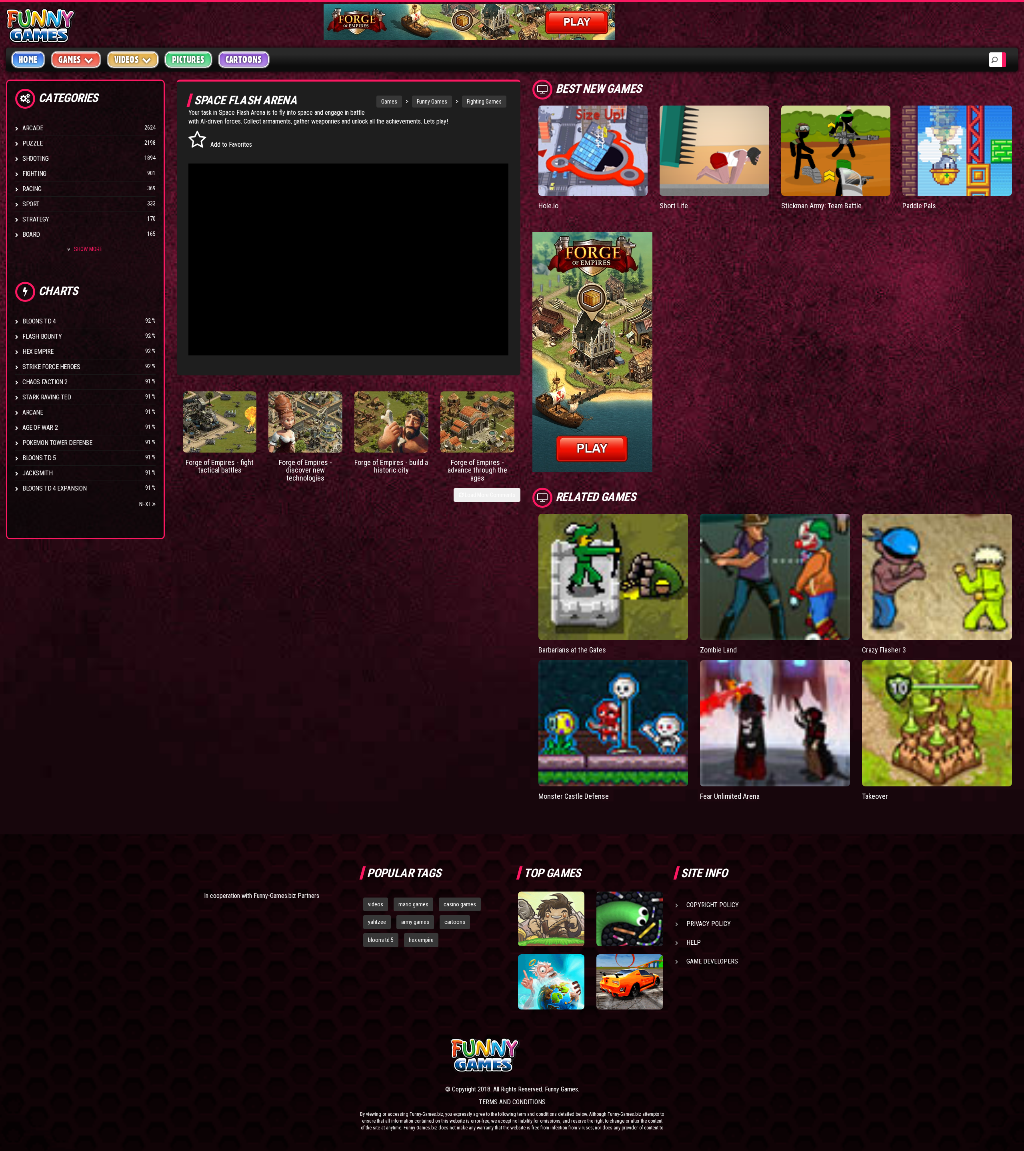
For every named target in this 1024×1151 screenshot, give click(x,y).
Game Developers (712, 961)
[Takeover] (937, 723)
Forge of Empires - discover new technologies (305, 470)
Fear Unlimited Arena (730, 796)
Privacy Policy (708, 924)
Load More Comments (489, 495)
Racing (32, 189)
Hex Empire (38, 351)
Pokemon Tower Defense (57, 443)
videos (375, 904)
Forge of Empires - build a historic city (391, 466)
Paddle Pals (919, 205)
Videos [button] (126, 59)
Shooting (35, 158)
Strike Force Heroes (51, 367)
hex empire (421, 940)
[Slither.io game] (629, 919)
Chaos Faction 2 (45, 382)
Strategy (35, 219)
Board (31, 234)
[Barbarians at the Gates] (613, 577)
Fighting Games (484, 101)
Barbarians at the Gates (572, 650)
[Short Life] (714, 151)
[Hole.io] (593, 151)
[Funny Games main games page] (635, 1055)
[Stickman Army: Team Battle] (836, 151)
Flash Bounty (42, 336)
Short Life (674, 205)
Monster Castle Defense (573, 796)
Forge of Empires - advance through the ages (477, 470)
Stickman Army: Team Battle (821, 205)
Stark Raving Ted (46, 397)
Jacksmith (37, 473)
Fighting (34, 174)
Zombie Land (718, 650)
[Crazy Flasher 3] (937, 577)
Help (693, 942)
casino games (460, 904)
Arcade (32, 128)
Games (389, 101)
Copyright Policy (712, 905)
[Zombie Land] (775, 577)
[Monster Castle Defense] (613, 723)
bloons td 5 (381, 940)
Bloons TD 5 (39, 458)
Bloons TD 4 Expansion (54, 488)
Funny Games (432, 101)
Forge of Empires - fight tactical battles (220, 466)
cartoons (454, 922)
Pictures (188, 59)
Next (145, 504)
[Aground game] (551, 919)
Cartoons (244, 59)
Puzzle (32, 143)
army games (415, 922)
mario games (413, 904)
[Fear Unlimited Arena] (775, 723)
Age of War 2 (40, 427)
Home (28, 59)
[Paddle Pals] (957, 151)
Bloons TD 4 (39, 321)
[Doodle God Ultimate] (551, 981)
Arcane (32, 412)
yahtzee (377, 922)
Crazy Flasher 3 (884, 650)
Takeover (875, 796)
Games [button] (69, 59)
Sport (31, 204)
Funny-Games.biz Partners (286, 896)
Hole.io (548, 205)
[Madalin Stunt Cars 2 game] (629, 981)
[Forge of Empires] (220, 421)
